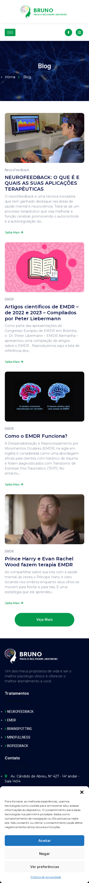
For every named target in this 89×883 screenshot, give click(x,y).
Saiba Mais (12, 232)
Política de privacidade (46, 877)
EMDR (9, 299)
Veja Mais (44, 619)
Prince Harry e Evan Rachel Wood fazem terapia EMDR (39, 562)
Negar (44, 853)
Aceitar (44, 840)
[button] (82, 792)
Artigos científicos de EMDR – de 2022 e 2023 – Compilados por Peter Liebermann (42, 312)
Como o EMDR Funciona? (36, 436)
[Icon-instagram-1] (79, 32)
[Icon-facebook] (68, 32)
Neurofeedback (17, 170)
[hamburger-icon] (10, 32)
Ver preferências (44, 866)
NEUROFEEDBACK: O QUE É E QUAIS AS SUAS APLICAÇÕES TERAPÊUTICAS (42, 183)
